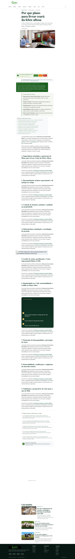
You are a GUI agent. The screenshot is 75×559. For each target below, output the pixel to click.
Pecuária (19, 6)
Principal (10, 6)
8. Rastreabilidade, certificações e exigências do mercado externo (28, 130)
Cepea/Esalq (34, 80)
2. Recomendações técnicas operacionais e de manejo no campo (27, 121)
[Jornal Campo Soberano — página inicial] (37, 2)
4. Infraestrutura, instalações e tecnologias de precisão (26, 124)
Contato (43, 6)
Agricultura (24, 6)
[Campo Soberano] (20, 547)
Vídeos (35, 6)
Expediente (45, 551)
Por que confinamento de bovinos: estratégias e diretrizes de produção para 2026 (44, 510)
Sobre (39, 6)
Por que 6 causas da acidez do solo (32, 325)
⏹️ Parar (45, 75)
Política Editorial (46, 550)
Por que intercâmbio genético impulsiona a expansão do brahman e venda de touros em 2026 (44, 524)
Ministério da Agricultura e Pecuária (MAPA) (43, 170)
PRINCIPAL (57, 547)
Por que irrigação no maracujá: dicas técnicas (34, 320)
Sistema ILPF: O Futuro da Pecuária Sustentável (33, 251)
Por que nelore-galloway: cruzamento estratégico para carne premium (43, 535)
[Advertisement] (32, 54)
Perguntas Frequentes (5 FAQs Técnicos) (24, 133)
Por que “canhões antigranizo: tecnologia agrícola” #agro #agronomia (36, 315)
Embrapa (32, 80)
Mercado (14, 6)
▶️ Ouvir (36, 75)
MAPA (37, 80)
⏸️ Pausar (40, 75)
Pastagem (29, 6)
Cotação (57, 554)
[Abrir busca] (65, 7)
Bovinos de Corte (40, 506)
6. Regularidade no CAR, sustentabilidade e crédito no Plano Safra (28, 127)
